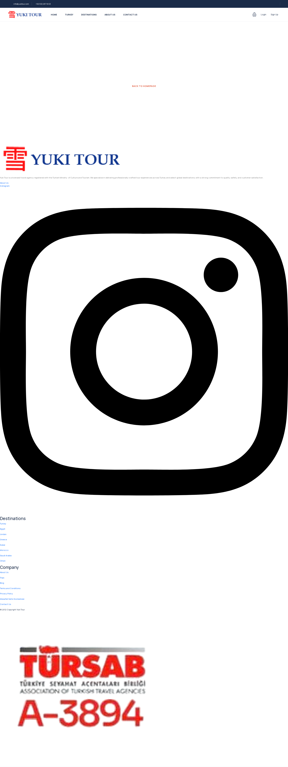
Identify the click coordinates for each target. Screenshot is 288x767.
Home (54, 14)
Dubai (2, 545)
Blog (2, 583)
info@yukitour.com (21, 4)
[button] (254, 14)
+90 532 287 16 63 (43, 4)
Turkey (69, 14)
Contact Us (130, 14)
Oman (3, 560)
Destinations (89, 14)
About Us (110, 14)
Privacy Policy (6, 593)
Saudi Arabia (6, 555)
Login (263, 14)
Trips (2, 577)
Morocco (4, 550)
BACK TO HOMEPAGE (144, 86)
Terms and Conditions (10, 588)
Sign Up (274, 14)
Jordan (3, 534)
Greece (3, 539)
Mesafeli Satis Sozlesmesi (12, 599)
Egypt (2, 529)
